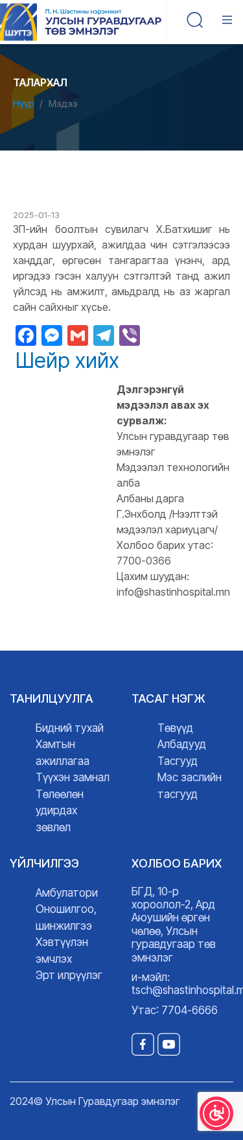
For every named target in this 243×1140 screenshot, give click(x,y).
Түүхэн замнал (73, 777)
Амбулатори (67, 892)
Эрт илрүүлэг (69, 975)
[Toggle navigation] (230, 22)
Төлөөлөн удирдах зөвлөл (60, 811)
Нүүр (23, 103)
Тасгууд (177, 761)
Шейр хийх (67, 360)
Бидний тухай (70, 728)
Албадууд (181, 744)
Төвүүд (175, 728)
